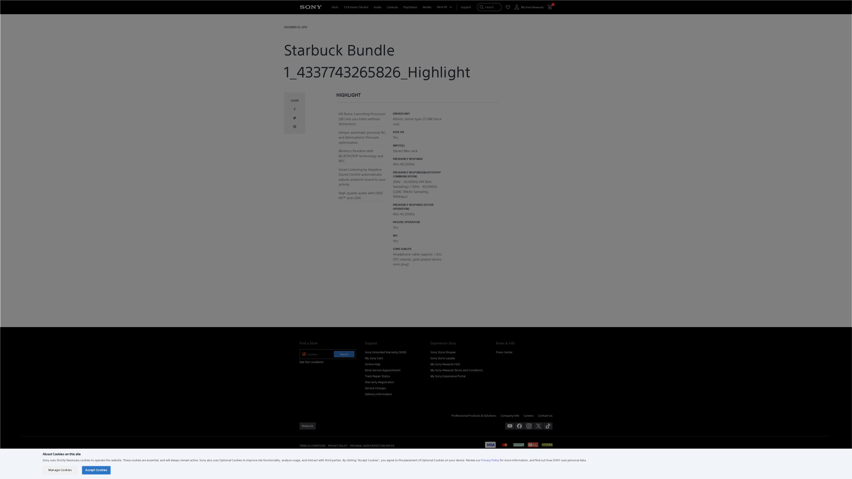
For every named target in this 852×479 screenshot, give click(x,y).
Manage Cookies (60, 470)
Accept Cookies (96, 470)
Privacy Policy (490, 460)
